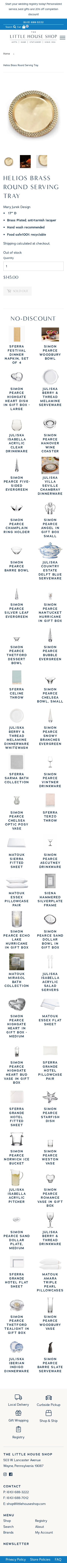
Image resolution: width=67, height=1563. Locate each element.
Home (6, 53)
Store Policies (40, 1560)
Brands (8, 1532)
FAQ (58, 1560)
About (39, 1526)
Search (8, 1526)
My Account (44, 1532)
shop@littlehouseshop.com (26, 1504)
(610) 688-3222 (33, 22)
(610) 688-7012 (17, 1498)
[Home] (33, 42)
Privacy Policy (16, 1560)
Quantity (8, 258)
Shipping (9, 243)
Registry (41, 1521)
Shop (7, 1521)
